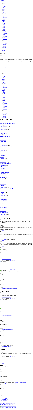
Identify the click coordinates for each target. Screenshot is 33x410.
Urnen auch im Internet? (3, 141)
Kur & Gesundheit (5, 15)
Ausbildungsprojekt (3, 169)
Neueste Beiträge (3, 50)
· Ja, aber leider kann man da (3, 211)
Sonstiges (4, 8)
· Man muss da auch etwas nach (3, 208)
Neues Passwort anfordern (4, 67)
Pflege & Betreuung (5, 17)
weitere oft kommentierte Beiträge (3, 400)
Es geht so (2, 370)
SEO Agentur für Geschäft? (4, 212)
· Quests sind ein (2, 178)
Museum (4, 22)
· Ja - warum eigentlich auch (3, 159)
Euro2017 (1, 151)
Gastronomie (4, 30)
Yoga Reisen (5, 239)
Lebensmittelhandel (5, 33)
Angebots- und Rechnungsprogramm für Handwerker (7, 123)
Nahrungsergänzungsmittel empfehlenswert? (6, 146)
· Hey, (1, 125)
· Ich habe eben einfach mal (3, 187)
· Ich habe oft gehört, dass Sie (3, 158)
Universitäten (4, 75)
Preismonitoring (4, 47)
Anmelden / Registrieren (2, 56)
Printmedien (4, 24)
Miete (3, 7)
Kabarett (4, 21)
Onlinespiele (1, 196)
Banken (3, 12)
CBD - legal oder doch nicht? (4, 154)
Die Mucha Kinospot (2, 405)
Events (3, 41)
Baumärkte (4, 35)
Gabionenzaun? (2, 185)
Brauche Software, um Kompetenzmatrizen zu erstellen (7, 191)
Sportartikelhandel (5, 39)
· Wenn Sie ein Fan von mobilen (3, 200)
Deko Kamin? (2, 157)
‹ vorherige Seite (3, 359)
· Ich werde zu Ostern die (2, 195)
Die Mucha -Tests (3, 71)
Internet (3, 18)
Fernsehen (4, 23)
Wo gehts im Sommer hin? (3, 127)
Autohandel (4, 34)
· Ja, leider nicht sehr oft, (2, 181)
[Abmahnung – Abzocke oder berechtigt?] (1, 328)
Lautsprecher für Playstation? (4, 215)
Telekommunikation (5, 10)
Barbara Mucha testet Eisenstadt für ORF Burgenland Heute (6, 404)
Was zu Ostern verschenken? (4, 193)
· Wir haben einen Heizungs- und (3, 126)
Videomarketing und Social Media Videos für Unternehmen (20, 382)
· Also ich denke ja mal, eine (3, 184)
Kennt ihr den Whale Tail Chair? (4, 172)
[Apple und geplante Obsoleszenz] (1, 314)
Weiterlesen (6, 259)
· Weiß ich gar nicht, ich (2, 135)
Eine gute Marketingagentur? (4, 207)
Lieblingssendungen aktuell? (4, 133)
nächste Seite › (3, 363)
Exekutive (4, 27)
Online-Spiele (2, 174)
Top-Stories (3, 70)
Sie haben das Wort (5, 43)
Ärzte (3, 16)
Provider (4, 19)
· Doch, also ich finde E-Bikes (3, 140)
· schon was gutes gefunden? (3, 186)
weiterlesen (3, 223)
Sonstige (4, 4)
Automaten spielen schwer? (3, 199)
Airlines (3, 102)
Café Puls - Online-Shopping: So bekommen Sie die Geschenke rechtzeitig (7, 403)
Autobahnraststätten (5, 31)
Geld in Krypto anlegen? (3, 201)
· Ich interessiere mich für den (3, 214)
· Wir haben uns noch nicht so (3, 129)
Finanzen (2, 11)
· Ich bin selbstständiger (2, 173)
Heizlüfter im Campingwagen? (4, 166)
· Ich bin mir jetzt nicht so (2, 168)
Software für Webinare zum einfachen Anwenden (6, 188)
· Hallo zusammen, (2, 124)
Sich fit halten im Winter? (3, 177)
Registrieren (14, 260)
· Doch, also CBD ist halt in (3, 155)
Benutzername (2, 65)
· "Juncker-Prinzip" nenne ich (3, 150)
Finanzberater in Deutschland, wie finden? (5, 163)
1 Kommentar (3, 268)
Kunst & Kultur (3, 20)
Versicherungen (4, 13)
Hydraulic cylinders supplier (11, 228)
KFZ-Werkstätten (4, 6)
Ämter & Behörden (5, 25)
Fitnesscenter (4, 38)
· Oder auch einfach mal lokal (3, 165)
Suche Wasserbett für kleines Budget (5, 136)
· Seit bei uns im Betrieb (2, 192)
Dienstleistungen (3, 9)
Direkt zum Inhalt (2, 0)
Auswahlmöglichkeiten (2, 368)
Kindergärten (4, 3)
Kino (3, 40)
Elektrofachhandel (5, 36)
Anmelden (11, 260)
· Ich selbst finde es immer (3, 162)
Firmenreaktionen (4, 44)
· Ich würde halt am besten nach (3, 145)
